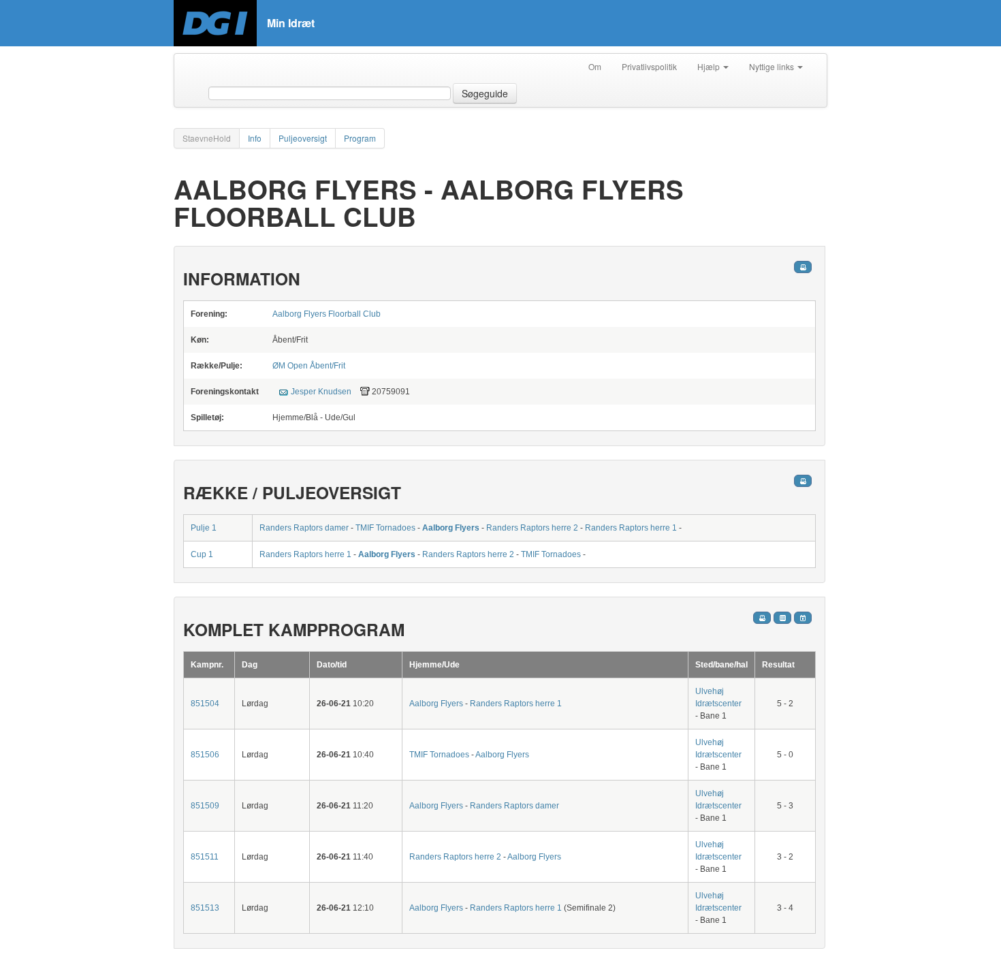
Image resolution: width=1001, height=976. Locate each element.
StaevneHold (206, 138)
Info (254, 138)
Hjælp (709, 66)
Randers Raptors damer (304, 528)
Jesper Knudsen (321, 391)
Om (594, 66)
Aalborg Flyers (450, 528)
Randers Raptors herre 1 (631, 528)
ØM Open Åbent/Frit (308, 366)
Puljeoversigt (303, 138)
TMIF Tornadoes (385, 528)
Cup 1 (202, 554)
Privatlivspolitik (649, 66)
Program (360, 138)
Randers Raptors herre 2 (532, 528)
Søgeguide (485, 93)
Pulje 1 (204, 528)
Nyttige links (772, 66)
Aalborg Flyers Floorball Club (326, 314)
